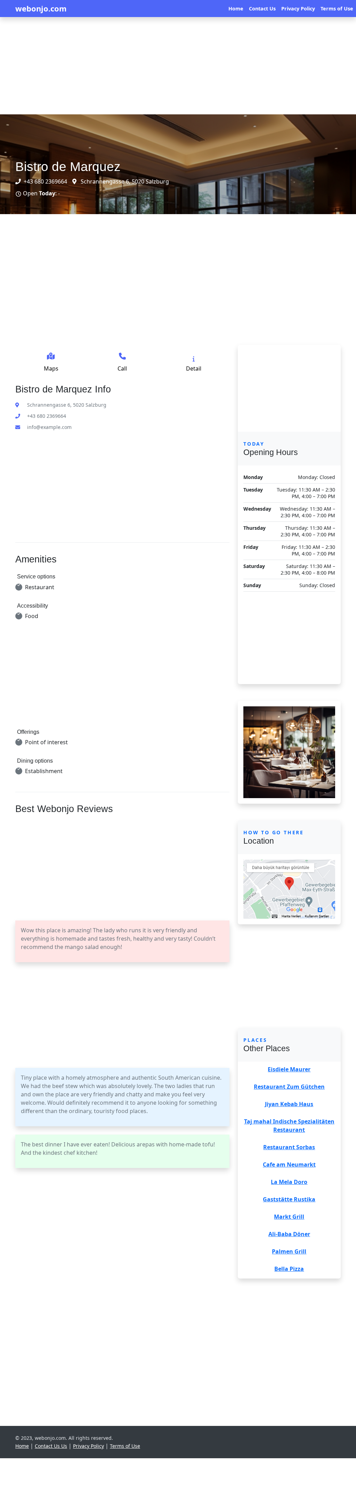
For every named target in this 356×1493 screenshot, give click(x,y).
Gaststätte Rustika (289, 1199)
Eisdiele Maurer (289, 1069)
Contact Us (262, 8)
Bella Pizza (289, 1269)
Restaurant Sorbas (289, 1147)
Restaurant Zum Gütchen (289, 1086)
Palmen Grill (289, 1251)
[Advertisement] (178, 65)
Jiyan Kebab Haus (289, 1104)
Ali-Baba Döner (289, 1234)
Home (235, 8)
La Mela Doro (289, 1182)
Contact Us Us (51, 1446)
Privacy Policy (298, 8)
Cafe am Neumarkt (289, 1164)
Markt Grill (289, 1216)
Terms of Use (337, 8)
